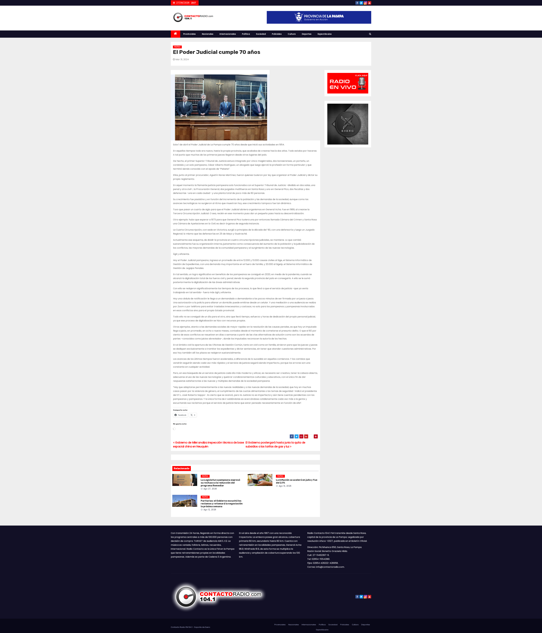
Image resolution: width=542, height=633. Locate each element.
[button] (370, 34)
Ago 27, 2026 (210, 488)
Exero (207, 627)
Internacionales (228, 34)
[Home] (175, 34)
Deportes (307, 34)
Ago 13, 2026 (285, 486)
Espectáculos (325, 34)
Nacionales (207, 34)
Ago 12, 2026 (210, 509)
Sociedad (261, 34)
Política (246, 34)
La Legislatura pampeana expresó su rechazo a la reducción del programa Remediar (220, 483)
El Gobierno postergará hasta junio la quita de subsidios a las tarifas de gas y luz (275, 444)
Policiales (277, 34)
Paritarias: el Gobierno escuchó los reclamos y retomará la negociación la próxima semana (222, 503)
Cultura (292, 34)
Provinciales (189, 34)
